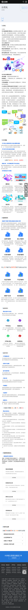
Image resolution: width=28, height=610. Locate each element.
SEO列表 (5, 602)
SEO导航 (13, 578)
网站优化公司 (23, 593)
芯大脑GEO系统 (7, 593)
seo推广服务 (19, 585)
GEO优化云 (20, 594)
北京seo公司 (17, 578)
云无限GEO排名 (6, 585)
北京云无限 (11, 599)
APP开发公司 (21, 599)
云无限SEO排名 (16, 588)
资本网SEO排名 (15, 594)
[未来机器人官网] (7, 2)
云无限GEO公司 (13, 582)
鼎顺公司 (6, 578)
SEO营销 (21, 588)
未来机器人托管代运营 (9, 544)
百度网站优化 (15, 583)
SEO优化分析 (4, 583)
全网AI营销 (16, 596)
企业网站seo (23, 578)
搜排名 (4, 586)
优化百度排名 (9, 586)
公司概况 (18, 567)
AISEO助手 (16, 600)
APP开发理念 (14, 572)
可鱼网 (9, 578)
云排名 (19, 580)
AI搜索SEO (6, 596)
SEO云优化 (6, 599)
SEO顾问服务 (9, 580)
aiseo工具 (20, 596)
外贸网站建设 (8, 570)
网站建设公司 (9, 583)
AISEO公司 (11, 588)
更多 (11, 602)
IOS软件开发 (14, 567)
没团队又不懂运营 (8, 540)
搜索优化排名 (22, 582)
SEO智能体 (10, 597)
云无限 (11, 600)
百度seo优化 (15, 580)
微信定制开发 (24, 567)
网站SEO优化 (5, 591)
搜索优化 (19, 583)
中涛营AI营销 (5, 588)
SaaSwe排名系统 (13, 585)
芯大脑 (18, 582)
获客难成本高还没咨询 (9, 534)
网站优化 (2, 570)
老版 (8, 602)
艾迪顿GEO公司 (12, 591)
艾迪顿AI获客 (13, 593)
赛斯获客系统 (20, 600)
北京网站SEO (4, 594)
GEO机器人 (11, 596)
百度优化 (2, 572)
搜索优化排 (8, 600)
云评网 (3, 578)
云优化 (20, 597)
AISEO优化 (9, 594)
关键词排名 (3, 569)
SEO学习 (16, 586)
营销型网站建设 (8, 573)
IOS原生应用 (14, 570)
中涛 (23, 583)
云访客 (20, 586)
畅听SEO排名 (18, 589)
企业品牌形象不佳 (8, 537)
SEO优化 (18, 569)
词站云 (13, 586)
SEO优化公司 (7, 582)
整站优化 (2, 567)
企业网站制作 (8, 567)
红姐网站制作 (4, 580)
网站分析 (22, 580)
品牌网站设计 (8, 569)
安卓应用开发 (14, 569)
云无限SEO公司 (15, 597)
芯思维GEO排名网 (18, 591)
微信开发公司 (16, 599)
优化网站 (5, 597)
